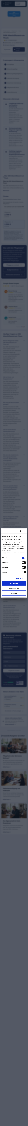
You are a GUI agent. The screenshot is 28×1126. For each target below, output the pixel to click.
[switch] (24, 562)
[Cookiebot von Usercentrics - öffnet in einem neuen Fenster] (19, 531)
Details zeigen (19, 578)
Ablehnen (14, 593)
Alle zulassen (14, 583)
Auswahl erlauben (14, 588)
